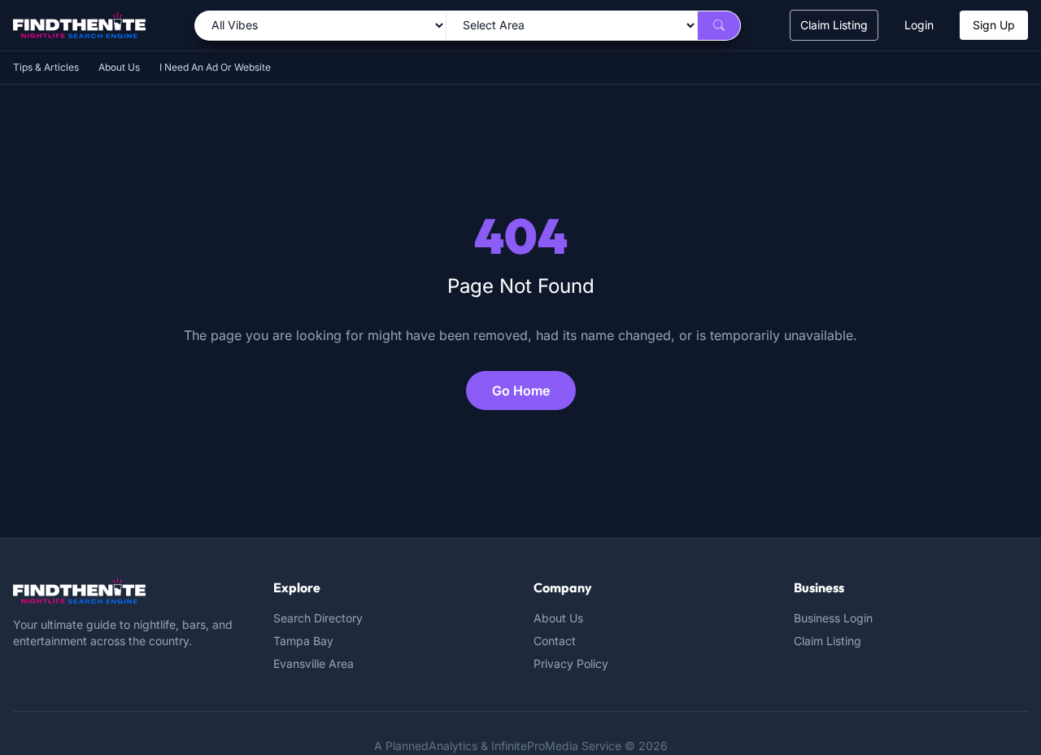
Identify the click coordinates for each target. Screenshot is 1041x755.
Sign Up (994, 25)
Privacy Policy (571, 663)
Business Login (833, 618)
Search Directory (318, 618)
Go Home (521, 390)
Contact (555, 641)
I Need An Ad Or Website (215, 67)
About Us (119, 67)
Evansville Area (313, 663)
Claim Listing (834, 25)
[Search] (719, 25)
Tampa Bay (303, 641)
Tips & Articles (46, 67)
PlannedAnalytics (431, 746)
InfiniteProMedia (534, 746)
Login (919, 25)
